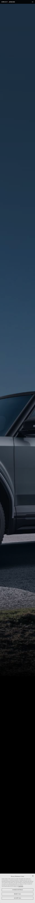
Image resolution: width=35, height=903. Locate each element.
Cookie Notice (20, 886)
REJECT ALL (17, 894)
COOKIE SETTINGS (17, 889)
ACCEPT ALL (17, 898)
